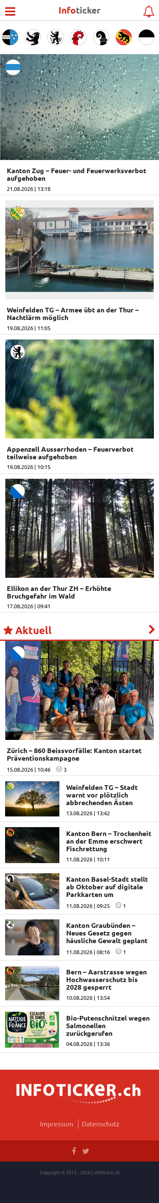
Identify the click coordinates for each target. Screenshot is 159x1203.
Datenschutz (101, 1123)
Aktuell (32, 630)
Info (79, 10)
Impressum (56, 1123)
